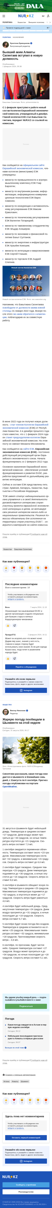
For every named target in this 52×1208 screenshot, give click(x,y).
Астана (6, 1081)
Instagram (28, 690)
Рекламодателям (26, 1192)
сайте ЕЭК (28, 449)
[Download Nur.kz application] (26, 6)
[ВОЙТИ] (48, 16)
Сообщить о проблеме (26, 1185)
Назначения (18, 37)
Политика (7, 22)
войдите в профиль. (16, 599)
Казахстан (22, 22)
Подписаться (26, 1006)
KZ (43, 16)
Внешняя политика (36, 22)
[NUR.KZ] (26, 16)
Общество (7, 705)
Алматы (15, 1081)
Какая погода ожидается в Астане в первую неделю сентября (27, 1026)
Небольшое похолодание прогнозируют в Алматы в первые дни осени (25, 1037)
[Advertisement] (26, 144)
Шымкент (25, 1081)
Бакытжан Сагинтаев (23, 549)
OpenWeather (10, 786)
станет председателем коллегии (23, 437)
